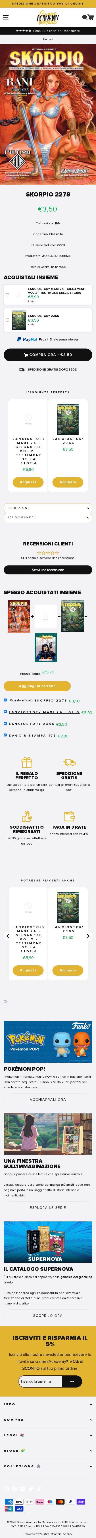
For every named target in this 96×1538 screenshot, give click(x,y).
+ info (30, 301)
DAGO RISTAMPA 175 (32, 735)
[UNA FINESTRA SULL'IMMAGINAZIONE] (48, 1134)
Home (47, 39)
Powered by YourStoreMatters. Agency (48, 1534)
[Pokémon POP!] (48, 1042)
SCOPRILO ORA (48, 1316)
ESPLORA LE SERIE (48, 1208)
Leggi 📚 (14, 1435)
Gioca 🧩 (15, 1450)
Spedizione (18, 508)
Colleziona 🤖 (22, 1466)
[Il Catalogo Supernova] (48, 1242)
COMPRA (14, 1419)
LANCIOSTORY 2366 (68, 441)
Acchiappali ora (48, 1100)
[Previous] (8, 936)
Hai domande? (21, 517)
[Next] (87, 936)
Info (10, 1404)
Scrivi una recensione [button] (48, 570)
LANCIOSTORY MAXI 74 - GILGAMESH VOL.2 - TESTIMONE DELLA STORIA (29, 451)
